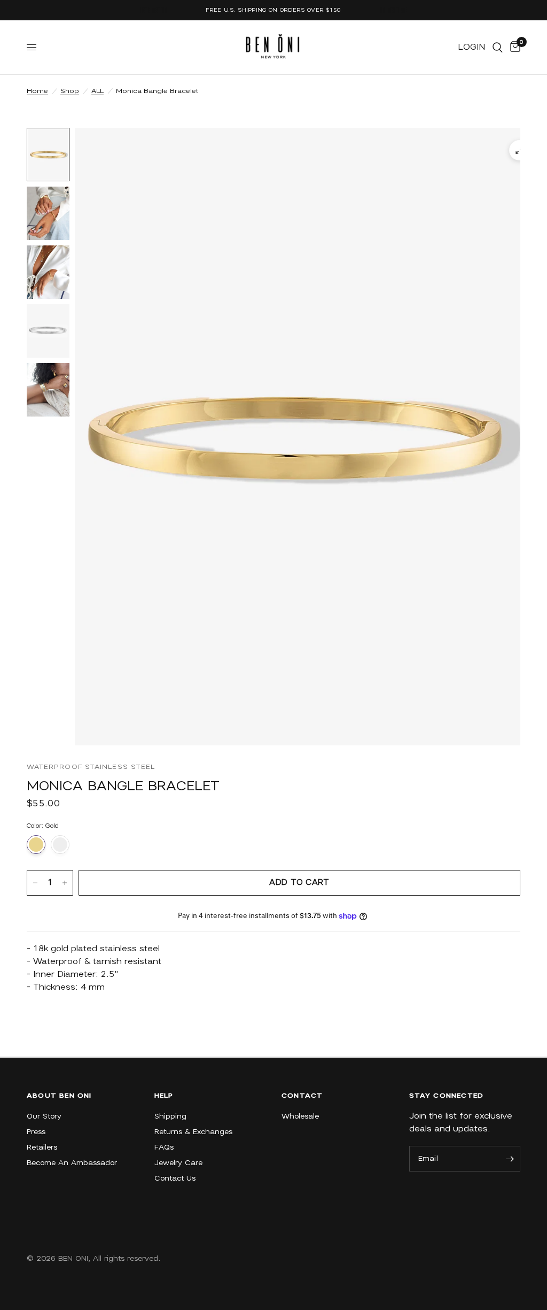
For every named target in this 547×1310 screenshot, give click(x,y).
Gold (36, 844)
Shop (69, 91)
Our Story (44, 1116)
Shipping (170, 1116)
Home (37, 91)
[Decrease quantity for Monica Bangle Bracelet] (35, 882)
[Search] (497, 47)
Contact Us (175, 1178)
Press (36, 1132)
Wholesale (300, 1116)
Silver (60, 844)
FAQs (164, 1147)
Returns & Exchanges (193, 1132)
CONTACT (302, 1095)
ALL (97, 91)
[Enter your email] (509, 1159)
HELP (164, 1095)
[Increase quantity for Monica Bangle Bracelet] (65, 882)
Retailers (42, 1147)
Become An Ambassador (72, 1163)
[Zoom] (519, 150)
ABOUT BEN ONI (59, 1095)
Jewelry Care (178, 1163)
